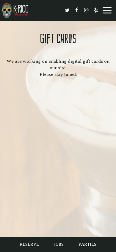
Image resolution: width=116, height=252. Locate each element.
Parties (87, 244)
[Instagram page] (86, 10)
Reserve (29, 244)
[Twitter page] (67, 10)
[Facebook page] (76, 10)
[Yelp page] (96, 10)
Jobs (59, 244)
